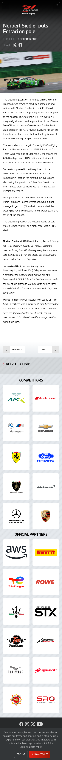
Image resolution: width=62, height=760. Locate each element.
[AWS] (16, 552)
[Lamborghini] (16, 486)
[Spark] (46, 670)
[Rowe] (46, 582)
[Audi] (46, 398)
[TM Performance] (16, 641)
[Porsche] (46, 516)
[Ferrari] (16, 457)
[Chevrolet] (46, 428)
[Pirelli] (46, 552)
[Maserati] (16, 611)
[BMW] (16, 428)
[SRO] (46, 700)
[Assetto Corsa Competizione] (46, 641)
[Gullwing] (16, 670)
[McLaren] (46, 486)
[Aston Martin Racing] (16, 398)
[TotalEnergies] (16, 582)
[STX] (46, 611)
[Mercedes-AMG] (16, 516)
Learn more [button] (35, 746)
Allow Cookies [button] (39, 754)
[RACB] (16, 700)
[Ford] (46, 457)
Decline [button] (21, 754)
